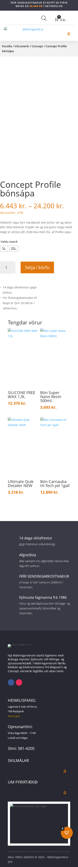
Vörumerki (22, 46)
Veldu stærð (9, 242)
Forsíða (7, 46)
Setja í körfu (37, 267)
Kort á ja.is (14, 716)
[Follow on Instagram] (19, 682)
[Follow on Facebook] (11, 682)
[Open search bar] (43, 18)
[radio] (4, 249)
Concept (37, 46)
